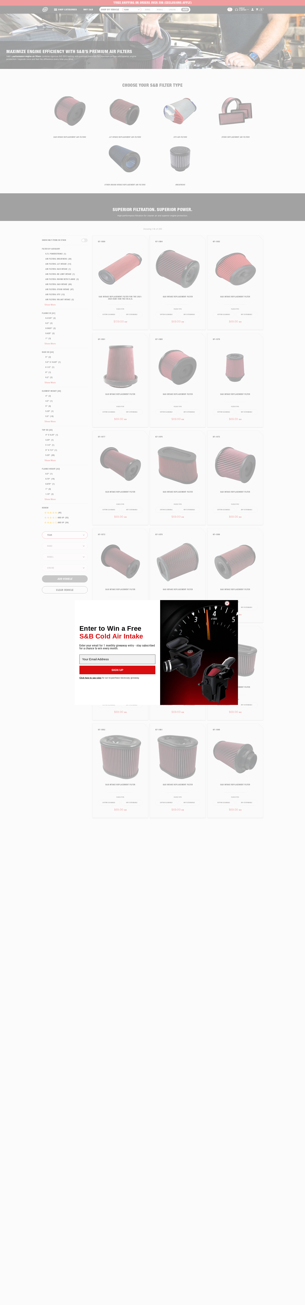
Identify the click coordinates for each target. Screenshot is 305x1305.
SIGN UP (117, 670)
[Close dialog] (227, 603)
